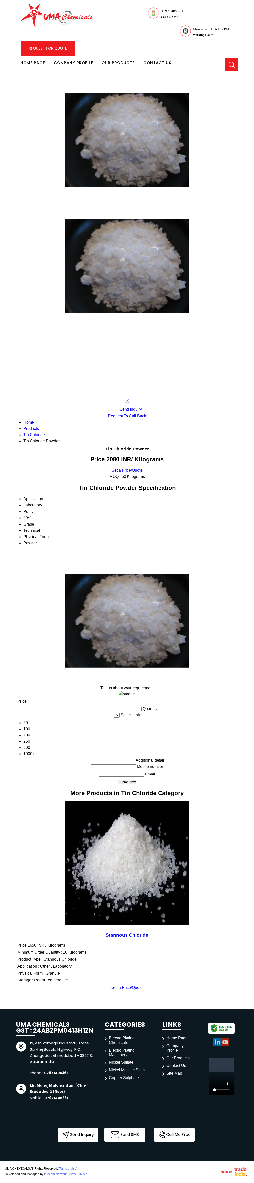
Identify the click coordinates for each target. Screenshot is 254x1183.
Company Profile (74, 62)
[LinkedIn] (217, 1045)
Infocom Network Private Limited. (66, 1174)
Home (28, 422)
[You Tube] (225, 1045)
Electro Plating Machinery (122, 1052)
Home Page (32, 62)
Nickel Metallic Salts (127, 1070)
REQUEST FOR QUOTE (48, 48)
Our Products (118, 62)
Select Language (206, 7)
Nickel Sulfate (121, 1062)
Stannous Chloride (127, 935)
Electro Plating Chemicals (122, 1040)
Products (31, 428)
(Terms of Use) (67, 1168)
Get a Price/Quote (127, 470)
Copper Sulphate (124, 1078)
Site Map (174, 1073)
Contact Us (157, 62)
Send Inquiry (130, 409)
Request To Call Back (127, 416)
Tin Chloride (34, 435)
